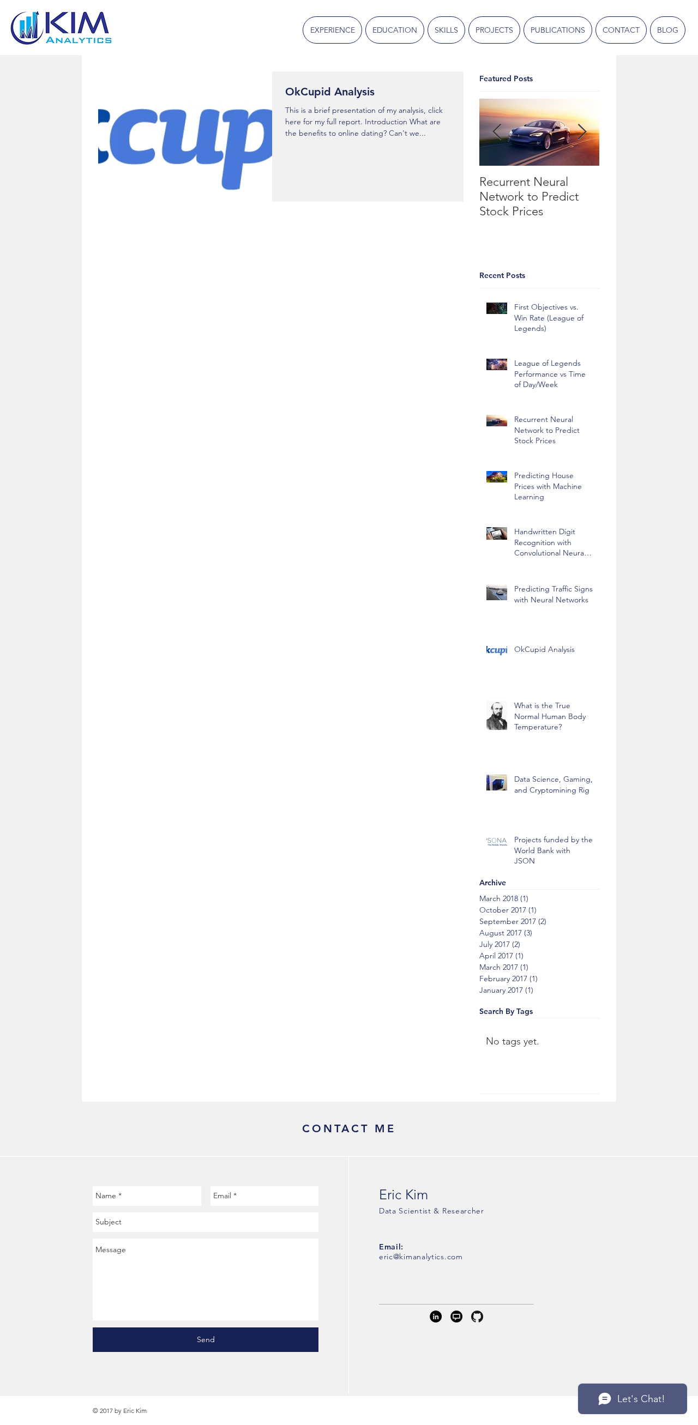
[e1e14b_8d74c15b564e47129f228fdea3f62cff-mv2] (456, 1317)
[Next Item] (582, 132)
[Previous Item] (497, 132)
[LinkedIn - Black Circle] (436, 1317)
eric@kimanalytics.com (421, 1256)
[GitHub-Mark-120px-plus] (477, 1317)
